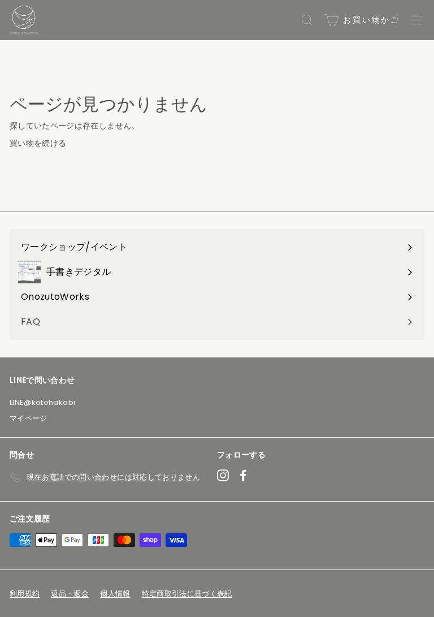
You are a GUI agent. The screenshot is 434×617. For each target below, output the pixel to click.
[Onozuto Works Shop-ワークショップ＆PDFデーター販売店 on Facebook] (243, 475)
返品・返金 (70, 593)
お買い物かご (369, 19)
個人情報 (115, 593)
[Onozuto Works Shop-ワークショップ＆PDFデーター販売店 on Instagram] (223, 475)
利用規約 (25, 593)
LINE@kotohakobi (42, 402)
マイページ (28, 418)
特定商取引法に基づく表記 (187, 593)
